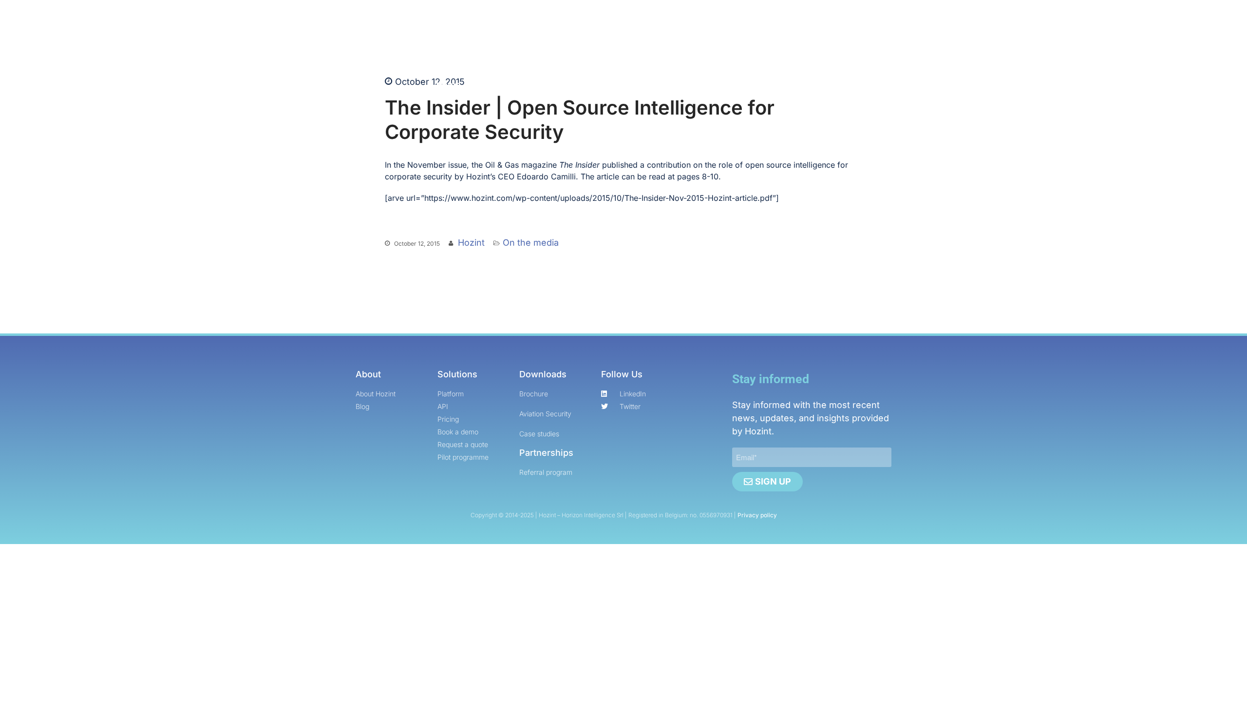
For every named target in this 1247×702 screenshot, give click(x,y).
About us (711, 84)
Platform (492, 84)
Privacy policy (757, 515)
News (658, 84)
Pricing (567, 84)
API (531, 84)
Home (448, 84)
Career (610, 84)
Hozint (471, 242)
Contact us (767, 84)
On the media (531, 242)
